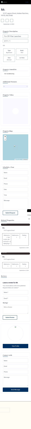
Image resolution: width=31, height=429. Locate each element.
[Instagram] (19, 421)
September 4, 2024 (24, 247)
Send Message (15, 389)
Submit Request (10, 213)
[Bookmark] (2, 20)
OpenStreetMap (19, 159)
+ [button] (5, 137)
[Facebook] (11, 421)
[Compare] (7, 20)
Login (26, 2)
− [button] (5, 139)
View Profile (15, 346)
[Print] (11, 20)
